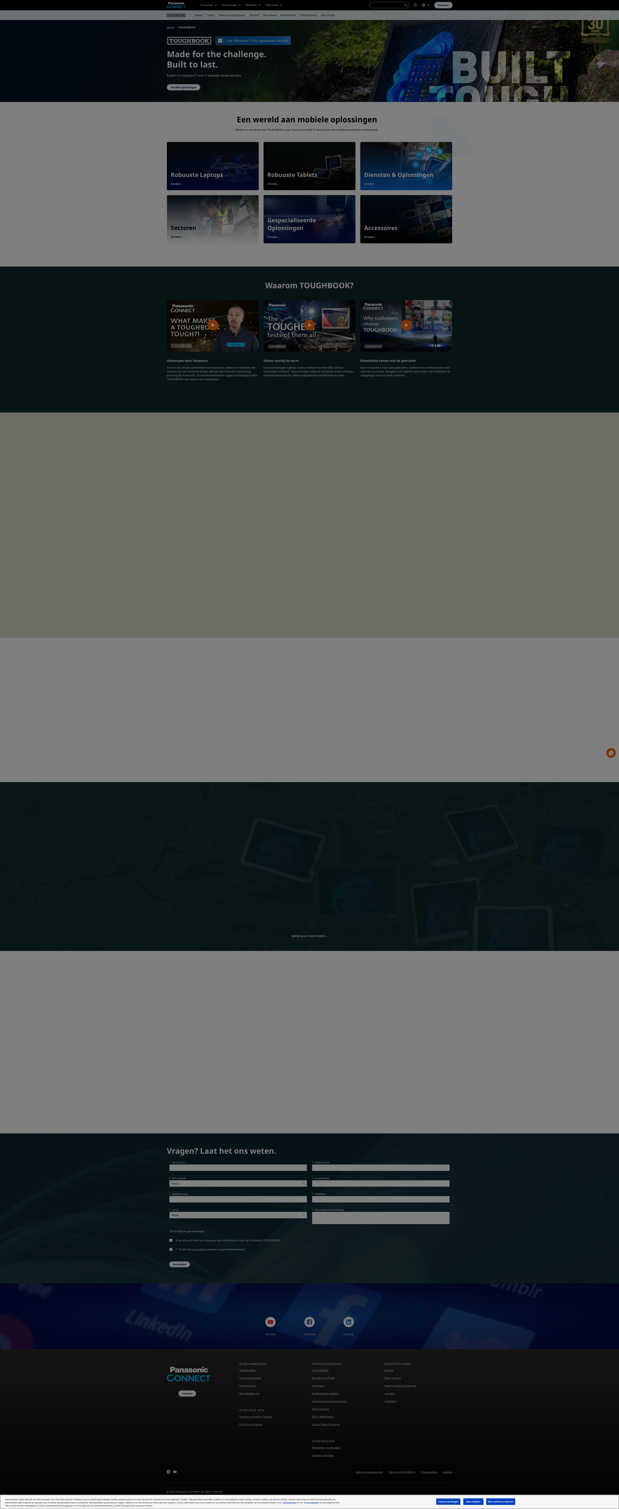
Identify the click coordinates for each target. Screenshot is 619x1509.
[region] (309, 1502)
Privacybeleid (311, 1502)
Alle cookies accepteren (500, 1501)
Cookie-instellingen (448, 1501)
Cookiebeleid (289, 1502)
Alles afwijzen (473, 1501)
